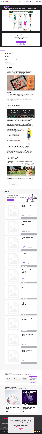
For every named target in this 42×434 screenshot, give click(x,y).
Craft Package (25, 253)
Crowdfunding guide (30, 374)
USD (27, 1)
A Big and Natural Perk (27, 237)
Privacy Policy (4, 431)
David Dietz (6, 7)
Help (25, 374)
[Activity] (35, 1)
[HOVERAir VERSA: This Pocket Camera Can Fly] (12, 397)
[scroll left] (2, 20)
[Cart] (33, 1)
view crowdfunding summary (21, 44)
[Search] (16, 1)
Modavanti (7, 6)
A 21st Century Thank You (28, 205)
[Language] (31, 1)
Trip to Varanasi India (27, 350)
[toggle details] (20, 412)
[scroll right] (39, 20)
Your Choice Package (27, 318)
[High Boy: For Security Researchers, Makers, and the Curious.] (29, 397)
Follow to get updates (32, 382)
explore (26, 388)
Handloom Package (26, 285)
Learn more (9, 380)
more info (23, 214)
